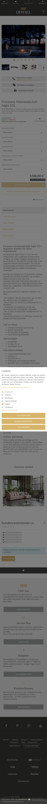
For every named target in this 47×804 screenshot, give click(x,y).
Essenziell (8, 392)
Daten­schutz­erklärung (11, 387)
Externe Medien (11, 401)
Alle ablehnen (23, 427)
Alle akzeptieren (23, 415)
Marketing (9, 398)
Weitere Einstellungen (10, 410)
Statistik (8, 395)
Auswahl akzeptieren (23, 421)
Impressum (25, 387)
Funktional (9, 407)
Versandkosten (22, 799)
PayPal (7, 404)
